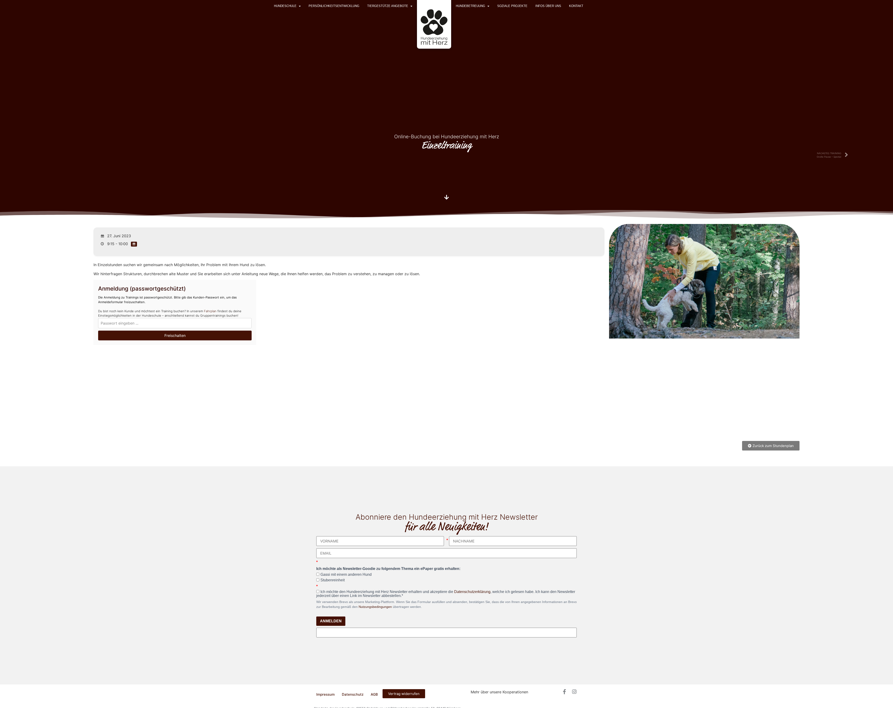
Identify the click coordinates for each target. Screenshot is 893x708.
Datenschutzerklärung (472, 592)
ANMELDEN (331, 621)
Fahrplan (210, 311)
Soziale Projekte (512, 6)
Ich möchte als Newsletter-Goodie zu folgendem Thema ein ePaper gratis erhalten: (388, 569)
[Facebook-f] (564, 691)
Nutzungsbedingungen (375, 607)
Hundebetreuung (470, 6)
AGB (374, 694)
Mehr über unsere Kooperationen (499, 692)
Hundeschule (285, 6)
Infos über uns (548, 6)
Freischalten (175, 335)
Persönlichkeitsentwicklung (334, 6)
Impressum (325, 694)
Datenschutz (352, 694)
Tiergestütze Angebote (387, 6)
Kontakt (576, 6)
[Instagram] (574, 691)
